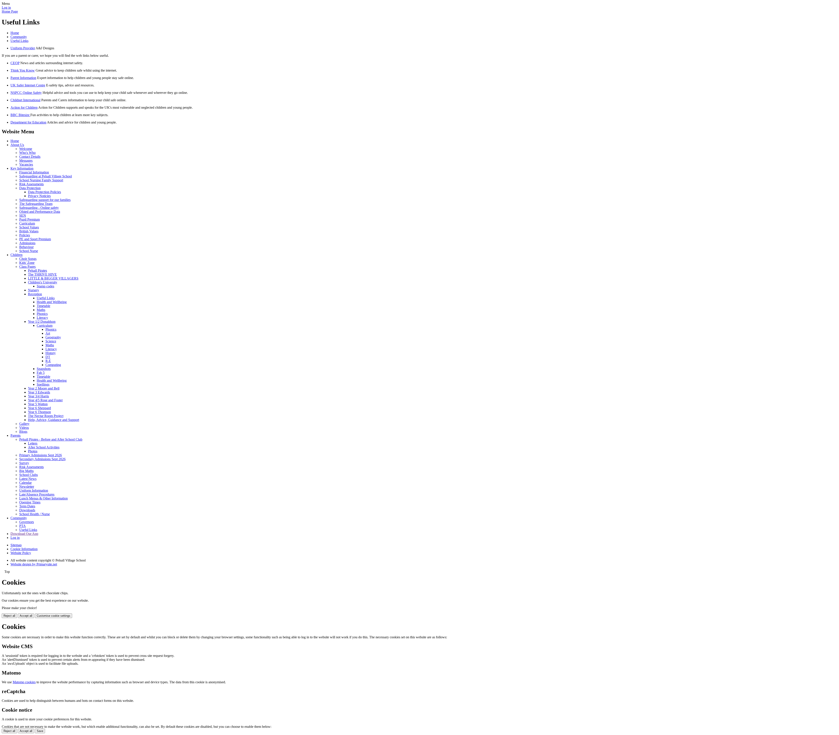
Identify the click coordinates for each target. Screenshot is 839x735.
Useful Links (19, 41)
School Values (29, 227)
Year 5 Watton (38, 404)
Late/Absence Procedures (36, 494)
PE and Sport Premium (35, 239)
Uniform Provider (22, 48)
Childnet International (25, 100)
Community (18, 37)
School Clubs (28, 475)
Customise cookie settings (53, 615)
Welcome (25, 149)
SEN (22, 215)
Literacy (42, 317)
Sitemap (16, 545)
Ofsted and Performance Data (39, 211)
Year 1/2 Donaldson (41, 321)
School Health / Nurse (34, 514)
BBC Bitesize (20, 115)
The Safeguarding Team (35, 204)
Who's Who (27, 153)
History (50, 353)
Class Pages (27, 266)
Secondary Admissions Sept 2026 (42, 459)
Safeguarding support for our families (45, 200)
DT (47, 357)
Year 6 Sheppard (39, 408)
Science (50, 341)
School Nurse (28, 251)
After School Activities (43, 447)
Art (47, 333)
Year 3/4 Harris (38, 396)
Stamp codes (45, 286)
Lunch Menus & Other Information (43, 498)
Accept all (26, 615)
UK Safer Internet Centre (27, 85)
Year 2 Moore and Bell (43, 388)
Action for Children (24, 107)
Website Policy (20, 553)
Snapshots (44, 369)
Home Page (10, 11)
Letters (32, 443)
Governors (26, 522)
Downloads (27, 510)
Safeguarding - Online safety (39, 208)
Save (40, 731)
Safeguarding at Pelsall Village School (45, 176)
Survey (24, 463)
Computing (53, 365)
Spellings (43, 384)
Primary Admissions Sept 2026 (40, 455)
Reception (35, 294)
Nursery (33, 290)
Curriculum (27, 223)
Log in (6, 7)
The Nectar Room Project (45, 416)
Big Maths (26, 471)
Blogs (23, 431)
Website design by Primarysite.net (33, 564)
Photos (32, 451)
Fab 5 (41, 372)
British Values (28, 231)
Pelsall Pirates (37, 270)
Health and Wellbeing (52, 302)
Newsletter (26, 486)
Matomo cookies (24, 682)
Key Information (21, 168)
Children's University (42, 282)
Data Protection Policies (44, 192)
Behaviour (26, 247)
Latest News (27, 479)
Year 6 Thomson (39, 412)
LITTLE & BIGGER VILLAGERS (53, 278)
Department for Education (28, 122)
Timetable (43, 306)
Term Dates (27, 506)
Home (14, 33)
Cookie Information (24, 549)
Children (16, 255)
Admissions (27, 243)
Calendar (25, 482)
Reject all (9, 615)
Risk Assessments (31, 184)
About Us (17, 145)
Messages (26, 160)
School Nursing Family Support (41, 180)
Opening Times (29, 502)
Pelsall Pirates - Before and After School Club (50, 439)
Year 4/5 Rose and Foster (45, 400)
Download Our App (24, 534)
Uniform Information (33, 490)
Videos (24, 427)
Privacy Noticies (39, 196)
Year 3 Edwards (39, 392)
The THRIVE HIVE (42, 274)
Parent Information (23, 78)
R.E (48, 361)
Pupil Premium (29, 219)
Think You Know (22, 70)
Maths (41, 310)
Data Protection (30, 188)
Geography (53, 337)
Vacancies (26, 164)
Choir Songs (27, 259)
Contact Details (29, 156)
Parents (15, 435)
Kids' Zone (27, 262)
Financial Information (34, 172)
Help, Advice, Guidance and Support (53, 420)
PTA (22, 526)
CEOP (14, 63)
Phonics (42, 314)
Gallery (24, 424)
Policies (24, 235)
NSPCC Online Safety (26, 92)
